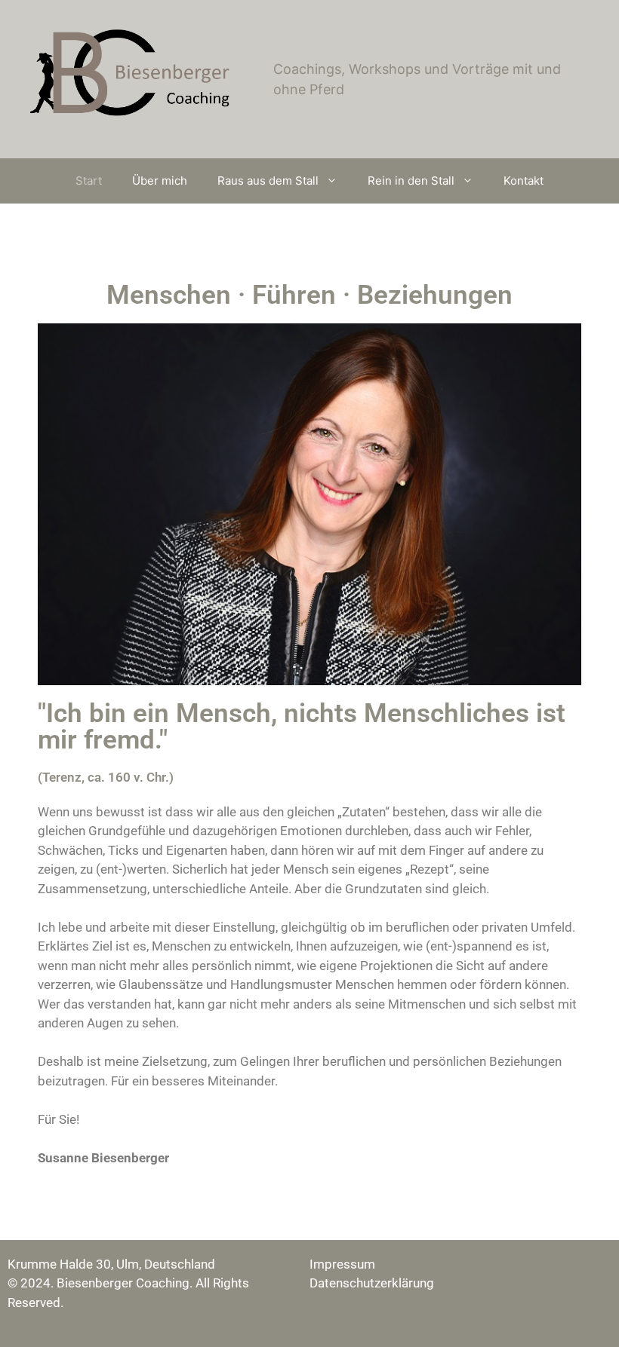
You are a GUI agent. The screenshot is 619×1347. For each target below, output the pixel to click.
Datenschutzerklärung (372, 1282)
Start (88, 180)
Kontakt (524, 180)
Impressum (342, 1264)
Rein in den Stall (411, 180)
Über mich (159, 180)
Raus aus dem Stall (268, 180)
